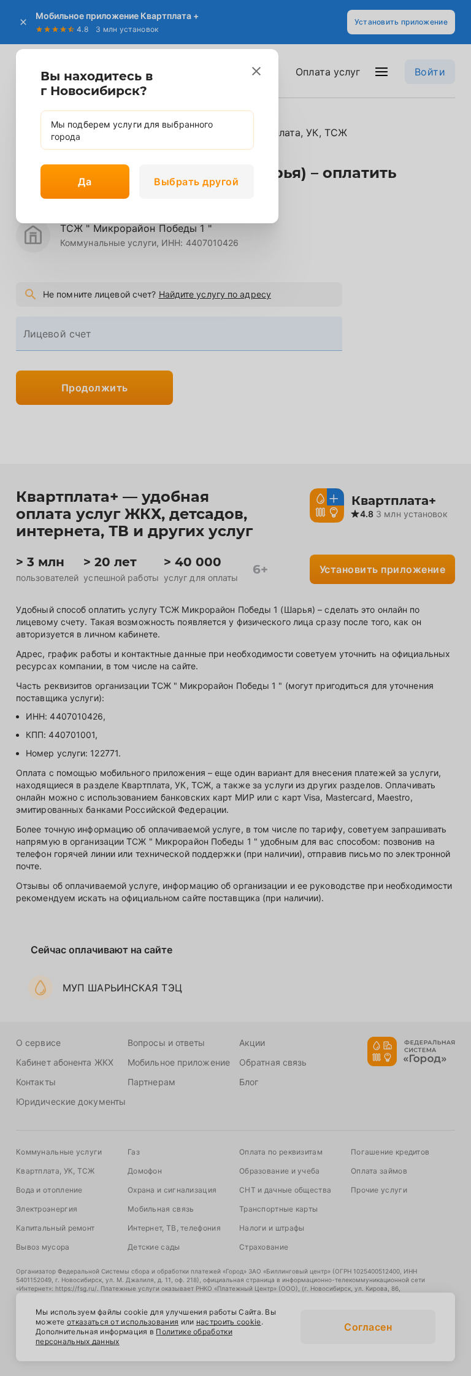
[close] (256, 71)
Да (84, 181)
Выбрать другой (196, 181)
